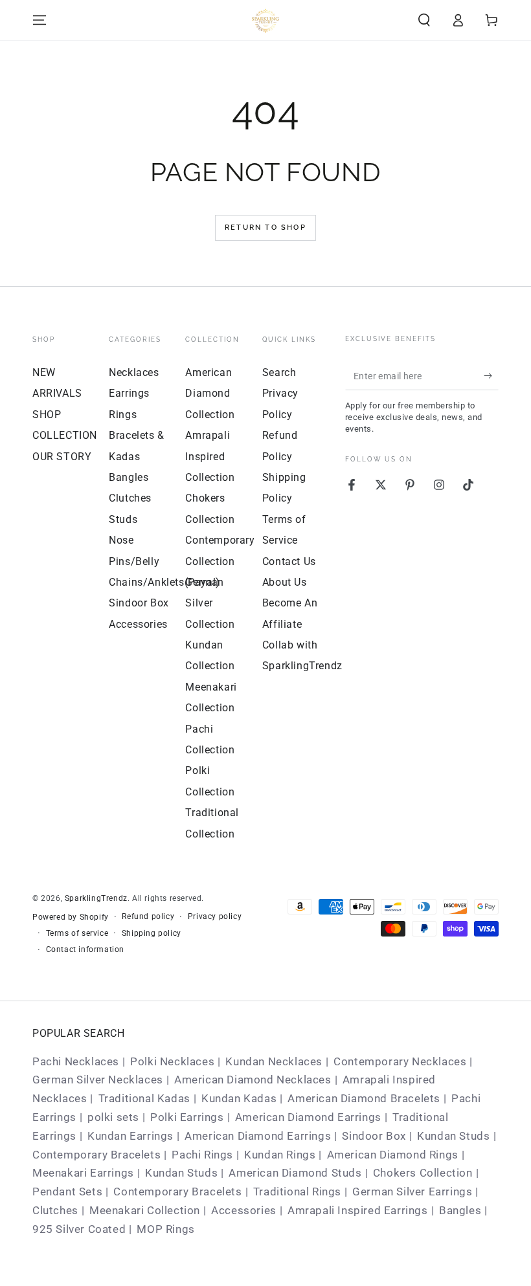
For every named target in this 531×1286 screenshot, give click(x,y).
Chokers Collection (423, 1172)
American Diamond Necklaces (253, 1079)
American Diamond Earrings (308, 1117)
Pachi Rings (202, 1154)
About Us (284, 582)
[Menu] (39, 20)
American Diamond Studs (295, 1172)
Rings (123, 414)
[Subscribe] (491, 375)
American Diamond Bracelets (364, 1098)
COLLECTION (64, 435)
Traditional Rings (297, 1191)
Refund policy (148, 916)
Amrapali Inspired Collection (209, 456)
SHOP (46, 414)
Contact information (85, 949)
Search (279, 372)
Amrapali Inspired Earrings (358, 1210)
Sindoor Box (139, 603)
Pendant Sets (67, 1191)
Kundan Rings (279, 1154)
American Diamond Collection (209, 393)
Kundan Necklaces (273, 1061)
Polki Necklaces (172, 1061)
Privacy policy (215, 916)
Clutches (130, 498)
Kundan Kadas (239, 1098)
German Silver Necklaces (97, 1079)
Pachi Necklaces (75, 1061)
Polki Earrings (186, 1117)
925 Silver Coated (79, 1229)
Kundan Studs (453, 1135)
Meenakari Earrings (83, 1172)
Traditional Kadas (144, 1098)
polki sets (113, 1117)
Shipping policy (151, 933)
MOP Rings (165, 1229)
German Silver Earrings (412, 1191)
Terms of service (77, 933)
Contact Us (289, 561)
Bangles (128, 477)
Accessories (138, 624)
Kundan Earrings (130, 1135)
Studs (123, 519)
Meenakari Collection (144, 1210)
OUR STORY (61, 456)
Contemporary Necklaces (399, 1061)
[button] (424, 20)
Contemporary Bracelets (96, 1154)
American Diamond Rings (392, 1154)
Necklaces (134, 372)
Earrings (129, 393)
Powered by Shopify (70, 917)
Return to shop (265, 227)
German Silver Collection (209, 603)
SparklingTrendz (96, 898)
